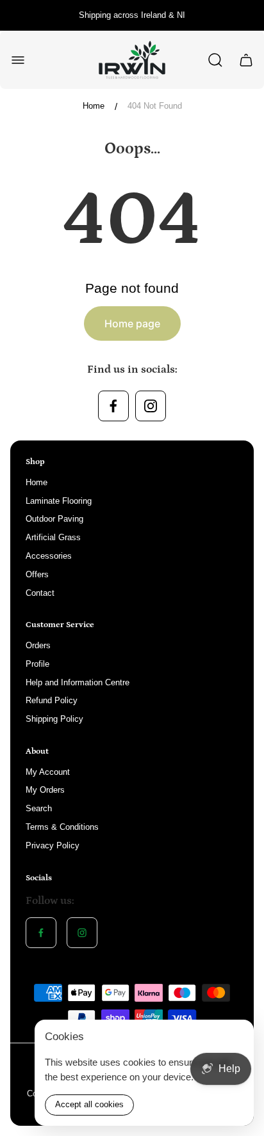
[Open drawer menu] (18, 60)
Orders (38, 645)
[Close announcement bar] (246, 15)
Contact (40, 593)
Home (93, 106)
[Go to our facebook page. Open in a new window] (113, 406)
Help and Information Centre (77, 682)
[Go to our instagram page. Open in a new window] (150, 406)
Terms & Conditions (62, 827)
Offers (37, 574)
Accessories (49, 556)
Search (39, 808)
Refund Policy (52, 700)
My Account (48, 772)
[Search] (215, 60)
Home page (132, 323)
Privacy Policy (52, 845)
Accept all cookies (89, 1104)
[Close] (235, 1037)
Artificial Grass (53, 537)
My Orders (45, 790)
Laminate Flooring (59, 501)
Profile (37, 664)
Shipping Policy (54, 719)
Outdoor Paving (54, 519)
